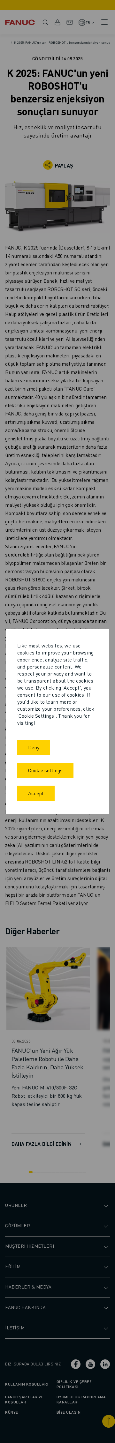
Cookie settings (45, 770)
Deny (33, 747)
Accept (36, 793)
